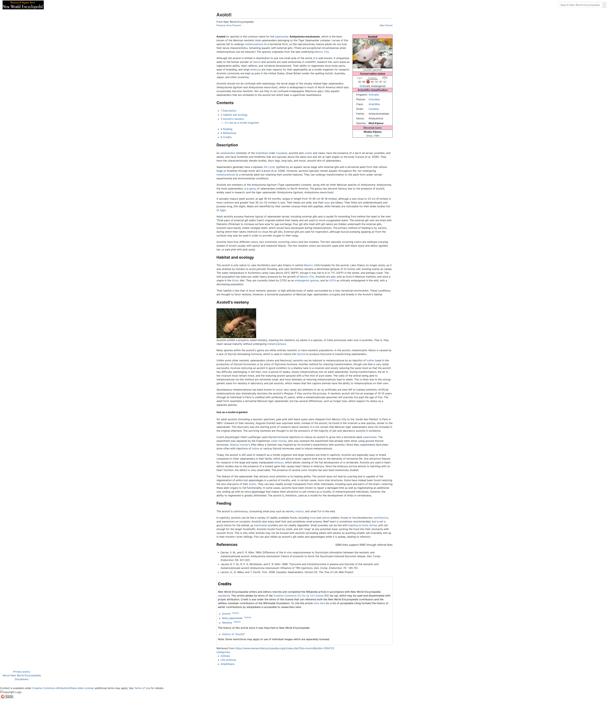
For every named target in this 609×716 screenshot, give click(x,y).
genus (252, 188)
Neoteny (227, 622)
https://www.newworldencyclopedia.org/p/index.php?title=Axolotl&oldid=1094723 (284, 648)
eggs (223, 210)
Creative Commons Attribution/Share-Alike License (62, 688)
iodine (370, 360)
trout (313, 517)
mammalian (261, 525)
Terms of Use (142, 688)
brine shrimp (369, 525)
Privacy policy (21, 671)
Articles (53, 5)
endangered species (307, 280)
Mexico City (321, 51)
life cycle (269, 167)
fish (319, 511)
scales (308, 153)
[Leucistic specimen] (372, 53)
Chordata (374, 99)
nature (257, 61)
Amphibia (374, 104)
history (235, 613)
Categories (223, 652)
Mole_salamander (232, 618)
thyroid (301, 354)
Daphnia (353, 525)
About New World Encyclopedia (22, 675)
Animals (225, 655)
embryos (255, 69)
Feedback (81, 5)
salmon (326, 517)
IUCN (332, 280)
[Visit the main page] (23, 5)
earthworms (381, 517)
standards (224, 595)
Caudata (374, 108)
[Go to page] (604, 5)
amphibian (262, 153)
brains (252, 484)
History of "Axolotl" (233, 634)
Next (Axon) (386, 25)
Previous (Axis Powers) (228, 25)
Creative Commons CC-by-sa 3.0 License (298, 595)
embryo (279, 462)
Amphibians (228, 664)
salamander (282, 36)
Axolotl (226, 613)
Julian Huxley (279, 440)
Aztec (235, 280)
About (66, 5)
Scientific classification (373, 90)
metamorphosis (254, 44)
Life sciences (228, 659)
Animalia (374, 94)
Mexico (308, 265)
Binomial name (372, 127)
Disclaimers (22, 679)
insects (299, 511)
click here (319, 603)
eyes (327, 202)
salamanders (227, 153)
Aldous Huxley (239, 444)
